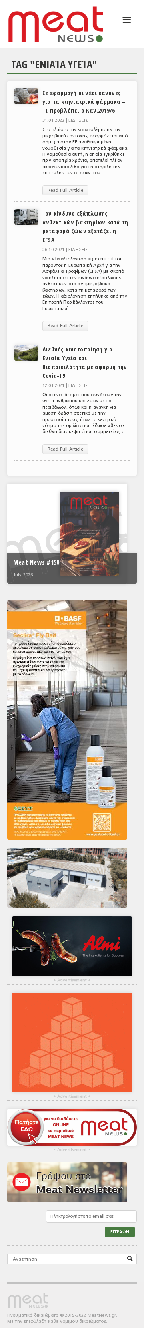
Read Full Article (65, 190)
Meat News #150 (36, 562)
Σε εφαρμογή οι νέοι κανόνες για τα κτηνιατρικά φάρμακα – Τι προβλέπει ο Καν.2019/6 (83, 101)
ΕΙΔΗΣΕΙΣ (78, 120)
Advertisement (72, 980)
